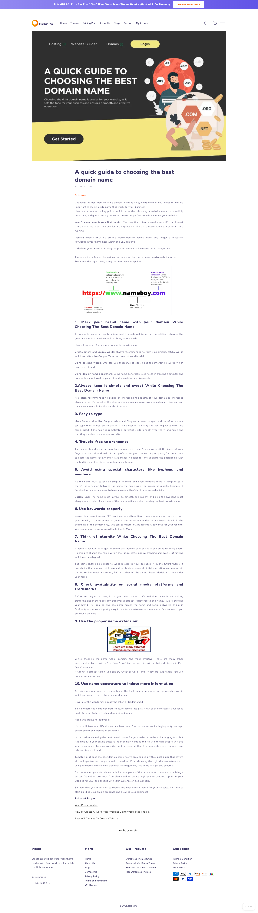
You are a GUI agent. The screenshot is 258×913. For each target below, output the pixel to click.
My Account (179, 867)
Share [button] (82, 195)
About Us (90, 863)
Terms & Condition (182, 859)
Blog (87, 867)
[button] (206, 23)
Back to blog (131, 830)
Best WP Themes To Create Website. (97, 818)
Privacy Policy (92, 876)
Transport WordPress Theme (141, 863)
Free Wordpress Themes (138, 872)
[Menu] (222, 24)
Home (88, 859)
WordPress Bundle (188, 4)
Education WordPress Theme (141, 867)
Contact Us (91, 872)
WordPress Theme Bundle (139, 859)
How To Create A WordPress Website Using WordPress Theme (112, 811)
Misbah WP (133, 906)
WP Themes (91, 885)
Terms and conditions (96, 880)
